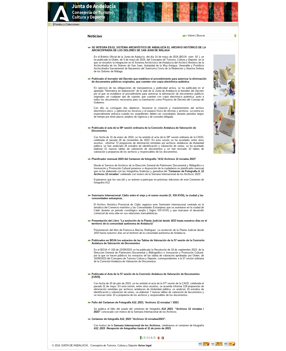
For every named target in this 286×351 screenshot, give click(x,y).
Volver (191, 35)
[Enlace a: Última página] (163, 337)
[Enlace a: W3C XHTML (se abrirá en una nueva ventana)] (204, 343)
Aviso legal (145, 345)
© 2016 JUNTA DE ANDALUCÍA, (70, 345)
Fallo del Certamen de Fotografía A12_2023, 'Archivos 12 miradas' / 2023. (135, 302)
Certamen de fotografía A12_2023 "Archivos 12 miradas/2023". (129, 319)
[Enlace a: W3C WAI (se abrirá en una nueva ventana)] (217, 343)
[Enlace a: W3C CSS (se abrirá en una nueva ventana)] (229, 343)
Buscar (201, 35)
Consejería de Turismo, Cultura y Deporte (113, 345)
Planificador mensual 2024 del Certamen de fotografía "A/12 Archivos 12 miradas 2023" (144, 158)
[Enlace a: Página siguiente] (158, 337)
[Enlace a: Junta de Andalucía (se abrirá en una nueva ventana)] (62, 13)
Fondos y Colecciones (66, 24)
